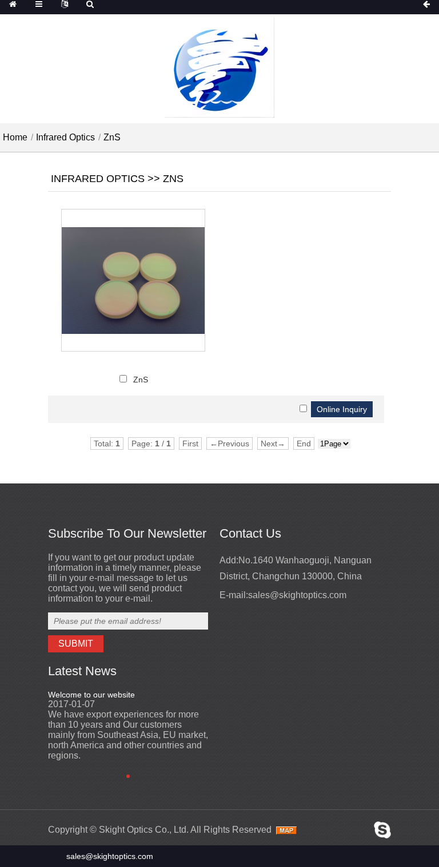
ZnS (112, 137)
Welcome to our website (91, 694)
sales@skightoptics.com (297, 595)
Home (15, 137)
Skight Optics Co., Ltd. (144, 829)
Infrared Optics (65, 137)
